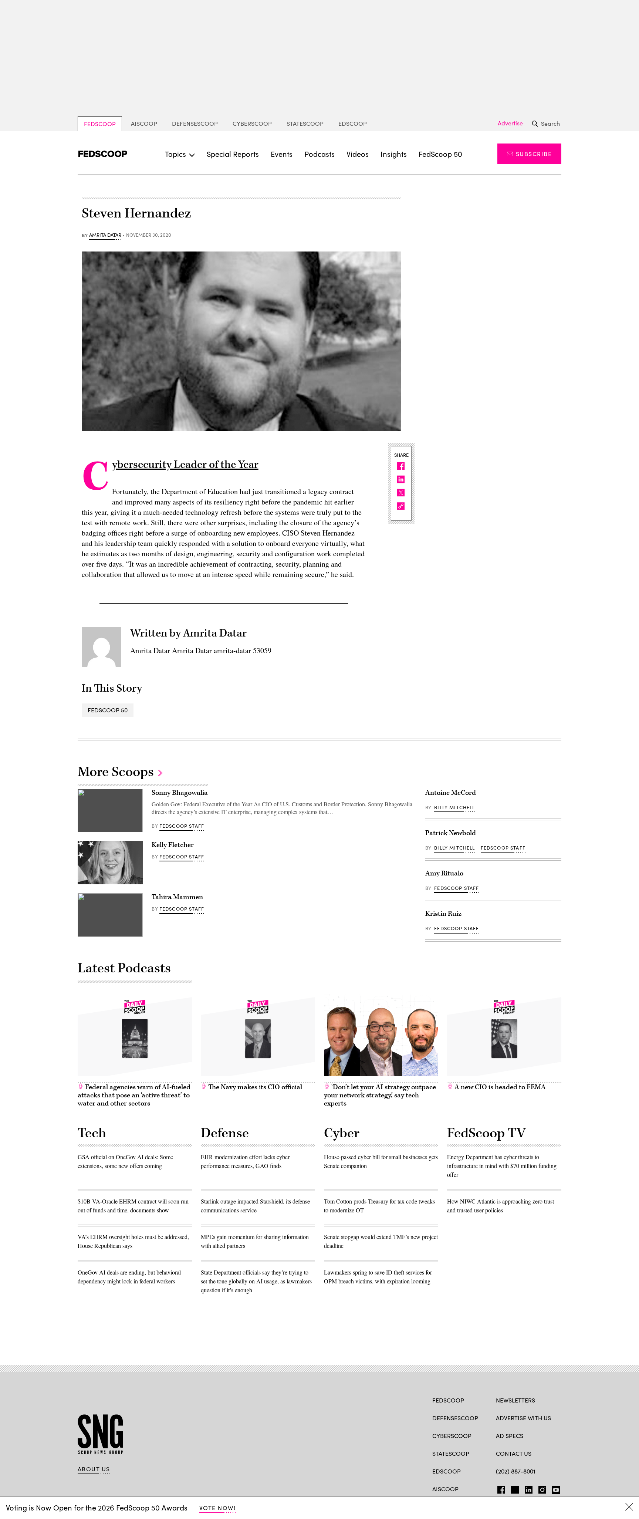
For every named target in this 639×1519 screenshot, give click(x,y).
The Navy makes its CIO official (254, 1087)
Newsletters (515, 1400)
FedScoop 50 (440, 154)
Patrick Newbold (450, 833)
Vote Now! (217, 1508)
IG (540, 1488)
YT (554, 1488)
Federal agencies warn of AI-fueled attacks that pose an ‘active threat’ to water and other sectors (134, 1095)
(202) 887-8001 (515, 1471)
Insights (394, 154)
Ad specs (509, 1435)
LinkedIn (528, 1488)
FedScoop (100, 124)
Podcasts (319, 154)
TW (514, 1488)
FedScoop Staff (181, 826)
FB (499, 1488)
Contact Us (513, 1453)
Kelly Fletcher (173, 845)
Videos (357, 154)
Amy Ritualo (444, 873)
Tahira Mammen (177, 897)
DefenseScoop (195, 123)
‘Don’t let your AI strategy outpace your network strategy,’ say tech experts (380, 1095)
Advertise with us (523, 1418)
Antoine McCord (450, 792)
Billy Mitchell (454, 807)
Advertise (510, 123)
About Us (94, 1469)
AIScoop (144, 123)
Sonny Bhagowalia (180, 792)
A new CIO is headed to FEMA (499, 1087)
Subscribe (534, 154)
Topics (175, 154)
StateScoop (305, 123)
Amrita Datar (105, 235)
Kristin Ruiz (443, 913)
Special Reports (233, 154)
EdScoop (352, 123)
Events (282, 154)
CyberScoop (252, 123)
